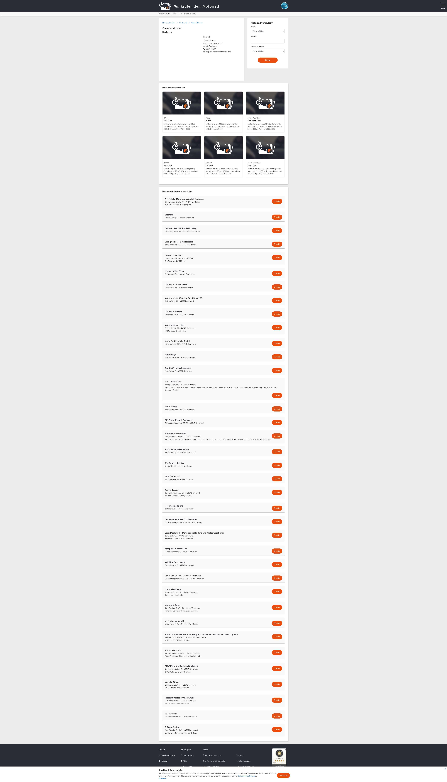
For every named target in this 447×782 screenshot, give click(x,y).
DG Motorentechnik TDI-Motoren (181, 519)
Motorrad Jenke (172, 605)
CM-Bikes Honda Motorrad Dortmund (183, 575)
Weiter (268, 60)
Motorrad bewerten (213, 755)
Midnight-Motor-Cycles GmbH (179, 698)
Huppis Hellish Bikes (174, 271)
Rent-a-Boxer (171, 490)
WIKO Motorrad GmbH (175, 433)
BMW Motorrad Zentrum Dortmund (181, 666)
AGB (185, 761)
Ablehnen (162, 778)
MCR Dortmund (172, 476)
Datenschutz (188, 755)
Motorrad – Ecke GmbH (176, 284)
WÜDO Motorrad (173, 650)
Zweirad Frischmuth (174, 255)
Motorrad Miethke (173, 311)
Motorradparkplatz (174, 506)
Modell (254, 36)
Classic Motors (197, 23)
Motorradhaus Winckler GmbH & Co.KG (183, 298)
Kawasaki (209, 163)
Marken (241, 755)
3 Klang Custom (172, 727)
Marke (253, 26)
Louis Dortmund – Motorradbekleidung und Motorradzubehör (194, 533)
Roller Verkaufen (244, 761)
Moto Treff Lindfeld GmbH (177, 341)
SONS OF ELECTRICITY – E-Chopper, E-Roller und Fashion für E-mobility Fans (201, 634)
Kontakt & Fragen (168, 755)
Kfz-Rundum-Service (174, 463)
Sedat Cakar (171, 406)
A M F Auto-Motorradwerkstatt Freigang (184, 199)
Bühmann (169, 214)
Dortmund (183, 23)
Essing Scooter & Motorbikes (179, 242)
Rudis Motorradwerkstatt (177, 449)
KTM (165, 118)
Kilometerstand (256, 46)
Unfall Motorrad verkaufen (215, 761)
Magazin (164, 761)
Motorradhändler (168, 23)
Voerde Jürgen (172, 682)
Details (277, 201)
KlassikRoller (171, 713)
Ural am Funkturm (173, 589)
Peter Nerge (170, 354)
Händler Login (164, 13)
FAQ (175, 13)
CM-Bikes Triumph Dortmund (178, 420)
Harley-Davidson (254, 118)
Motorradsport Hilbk (175, 325)
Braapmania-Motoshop (176, 548)
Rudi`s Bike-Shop (173, 381)
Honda (166, 163)
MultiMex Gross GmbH (175, 562)
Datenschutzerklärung (246, 776)
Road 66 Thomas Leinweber (178, 368)
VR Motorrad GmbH (174, 621)
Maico (208, 118)
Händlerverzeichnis (188, 13)
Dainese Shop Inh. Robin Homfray (180, 228)
